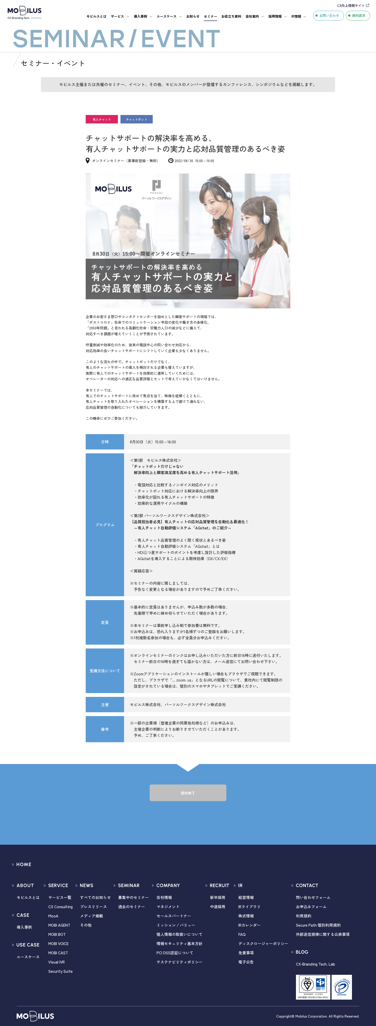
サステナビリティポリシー (180, 962)
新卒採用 (217, 897)
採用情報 (275, 16)
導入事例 (140, 16)
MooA (53, 915)
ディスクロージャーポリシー (263, 943)
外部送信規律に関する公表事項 (323, 934)
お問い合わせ (329, 15)
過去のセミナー (131, 906)
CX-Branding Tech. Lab (315, 964)
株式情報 (246, 915)
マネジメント (168, 906)
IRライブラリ (249, 906)
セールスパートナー (174, 915)
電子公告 (246, 962)
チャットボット (136, 119)
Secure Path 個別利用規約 (318, 925)
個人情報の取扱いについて (180, 934)
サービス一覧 (59, 897)
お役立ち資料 (231, 16)
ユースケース (166, 16)
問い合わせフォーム (313, 897)
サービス (117, 16)
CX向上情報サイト (351, 5)
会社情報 (164, 897)
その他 (86, 925)
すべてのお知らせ (95, 897)
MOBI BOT (57, 934)
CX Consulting (60, 906)
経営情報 (246, 897)
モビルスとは (96, 16)
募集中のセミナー (133, 897)
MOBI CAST (58, 952)
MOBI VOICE (58, 943)
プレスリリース (93, 906)
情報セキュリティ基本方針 (180, 943)
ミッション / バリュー (176, 925)
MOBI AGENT (59, 925)
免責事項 (246, 952)
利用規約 (303, 915)
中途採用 (217, 906)
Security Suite (60, 971)
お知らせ (193, 16)
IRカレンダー (249, 925)
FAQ (242, 934)
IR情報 (296, 16)
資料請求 (358, 15)
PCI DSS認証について (175, 952)
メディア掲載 (91, 915)
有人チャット (102, 119)
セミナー (210, 16)
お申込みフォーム (311, 906)
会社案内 (252, 16)
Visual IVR (56, 962)
